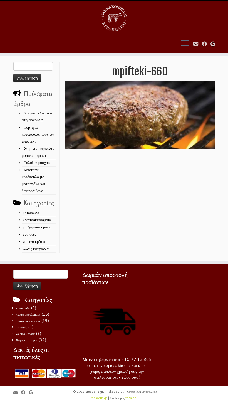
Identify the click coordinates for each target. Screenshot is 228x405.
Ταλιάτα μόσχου (37, 162)
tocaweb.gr (99, 398)
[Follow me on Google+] (214, 43)
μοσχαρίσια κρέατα (37, 227)
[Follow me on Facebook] (206, 43)
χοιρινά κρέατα (34, 241)
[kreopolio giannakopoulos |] (114, 18)
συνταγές (29, 234)
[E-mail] (197, 43)
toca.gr (130, 398)
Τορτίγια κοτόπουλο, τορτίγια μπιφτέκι (38, 134)
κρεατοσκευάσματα (37, 219)
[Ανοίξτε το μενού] (185, 43)
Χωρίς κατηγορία (36, 248)
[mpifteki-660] (140, 115)
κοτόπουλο (31, 212)
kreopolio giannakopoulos (104, 391)
